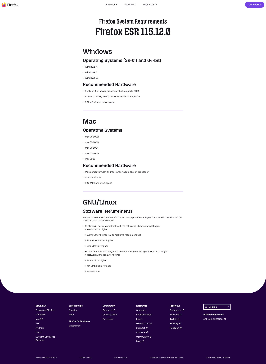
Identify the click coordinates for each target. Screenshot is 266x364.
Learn (139, 319)
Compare (141, 310)
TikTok (173, 319)
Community (142, 336)
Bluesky (174, 323)
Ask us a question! (213, 319)
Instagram (175, 310)
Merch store (142, 323)
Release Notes (143, 314)
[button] (112, 4)
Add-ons (140, 332)
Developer (108, 319)
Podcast (174, 328)
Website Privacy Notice (46, 357)
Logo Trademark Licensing (218, 357)
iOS (37, 323)
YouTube (174, 314)
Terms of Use (85, 357)
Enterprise (74, 325)
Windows (40, 314)
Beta (71, 314)
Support (140, 328)
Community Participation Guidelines (166, 357)
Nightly (73, 310)
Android (39, 328)
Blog (138, 341)
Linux (38, 332)
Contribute (109, 314)
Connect (107, 310)
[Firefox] (10, 5)
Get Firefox (255, 4)
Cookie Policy (120, 357)
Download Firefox (45, 310)
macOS (39, 319)
